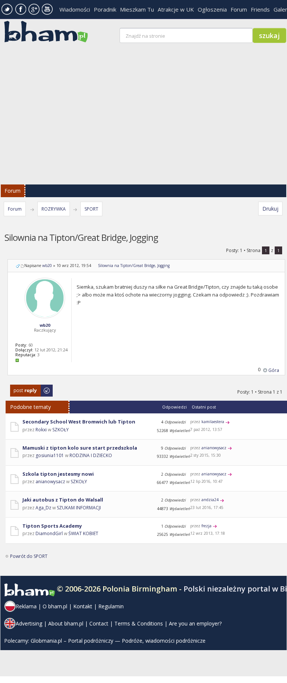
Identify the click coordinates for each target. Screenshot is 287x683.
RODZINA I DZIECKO (91, 455)
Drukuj (270, 208)
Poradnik (105, 9)
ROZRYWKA (53, 209)
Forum (239, 9)
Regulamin (111, 606)
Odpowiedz (22, 388)
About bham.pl (65, 623)
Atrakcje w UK (176, 9)
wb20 (47, 265)
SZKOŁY (60, 429)
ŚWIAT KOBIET (83, 533)
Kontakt (82, 606)
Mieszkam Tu (137, 9)
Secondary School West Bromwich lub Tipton (78, 421)
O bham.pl (55, 606)
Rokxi (41, 429)
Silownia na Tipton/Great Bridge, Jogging (134, 265)
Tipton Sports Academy (52, 525)
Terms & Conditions (138, 623)
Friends (260, 9)
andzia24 (210, 499)
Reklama (26, 606)
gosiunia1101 (50, 455)
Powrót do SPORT (28, 556)
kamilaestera (212, 421)
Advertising (29, 623)
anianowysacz (213, 447)
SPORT (91, 209)
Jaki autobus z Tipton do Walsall (62, 499)
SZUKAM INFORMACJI (79, 508)
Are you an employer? (195, 623)
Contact (98, 623)
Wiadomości (74, 9)
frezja (206, 525)
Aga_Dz (43, 508)
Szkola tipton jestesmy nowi (58, 474)
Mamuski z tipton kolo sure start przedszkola (79, 447)
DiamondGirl (49, 533)
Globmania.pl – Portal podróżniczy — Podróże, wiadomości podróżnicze (118, 640)
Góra (273, 370)
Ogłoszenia (212, 9)
